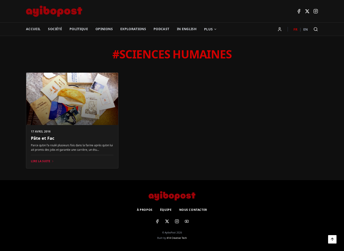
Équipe (166, 210)
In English (187, 29)
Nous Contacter (193, 210)
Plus (208, 29)
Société (55, 29)
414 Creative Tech (177, 238)
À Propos (145, 210)
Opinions (104, 29)
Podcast (161, 29)
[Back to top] (332, 239)
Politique (79, 29)
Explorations (133, 29)
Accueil (33, 29)
